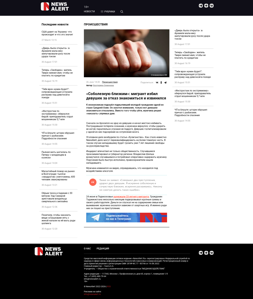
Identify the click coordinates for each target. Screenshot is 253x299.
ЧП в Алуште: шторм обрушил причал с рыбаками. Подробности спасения (58, 136)
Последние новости (55, 24)
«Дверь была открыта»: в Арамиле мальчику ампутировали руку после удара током (56, 52)
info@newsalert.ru (92, 294)
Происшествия (110, 82)
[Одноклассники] (161, 82)
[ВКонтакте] (157, 82)
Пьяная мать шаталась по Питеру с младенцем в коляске (56, 155)
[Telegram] (165, 82)
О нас (87, 248)
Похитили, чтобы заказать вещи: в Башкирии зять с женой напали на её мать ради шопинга (58, 219)
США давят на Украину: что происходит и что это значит (57, 33)
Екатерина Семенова (103, 85)
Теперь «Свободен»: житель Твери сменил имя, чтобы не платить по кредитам (57, 73)
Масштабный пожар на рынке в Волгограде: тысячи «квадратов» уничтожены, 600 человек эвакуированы (58, 175)
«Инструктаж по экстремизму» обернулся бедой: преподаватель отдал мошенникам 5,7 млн (57, 115)
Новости (89, 11)
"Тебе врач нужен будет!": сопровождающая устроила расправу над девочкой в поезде (57, 93)
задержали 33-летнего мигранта (131, 196)
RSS (109, 286)
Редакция (103, 248)
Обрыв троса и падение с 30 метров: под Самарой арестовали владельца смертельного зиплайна (57, 197)
